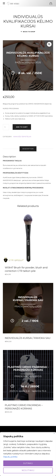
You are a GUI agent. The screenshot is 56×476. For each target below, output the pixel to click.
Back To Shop (29, 32)
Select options (28, 375)
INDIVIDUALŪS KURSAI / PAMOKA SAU (27, 338)
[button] (49, 44)
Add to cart (22, 127)
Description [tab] (28, 149)
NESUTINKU (28, 470)
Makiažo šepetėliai (22, 137)
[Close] (54, 433)
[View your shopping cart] (50, 3)
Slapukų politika (10, 457)
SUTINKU (28, 463)
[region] (28, 454)
